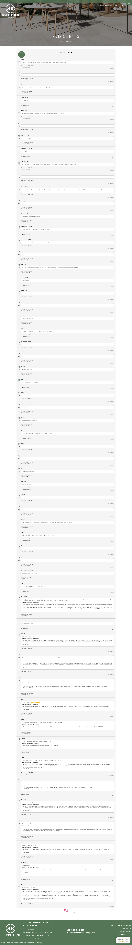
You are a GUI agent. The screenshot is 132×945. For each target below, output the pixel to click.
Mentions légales (124, 934)
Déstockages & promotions (121, 925)
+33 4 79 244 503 (107, 5)
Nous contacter (125, 931)
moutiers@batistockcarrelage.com (81, 933)
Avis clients (127, 928)
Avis (111, 68)
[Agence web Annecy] (44, 943)
